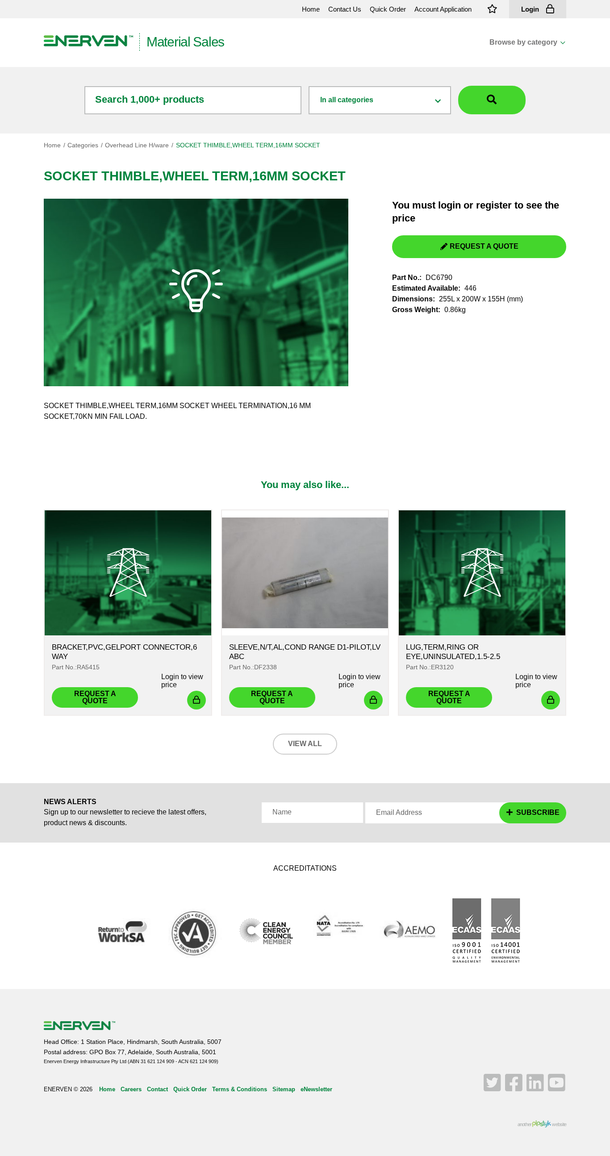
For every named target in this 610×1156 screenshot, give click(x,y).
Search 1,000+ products (149, 99)
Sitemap (283, 1089)
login (449, 205)
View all (305, 743)
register (494, 205)
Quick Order (190, 1089)
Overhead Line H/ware (137, 145)
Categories (82, 145)
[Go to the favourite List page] (492, 9)
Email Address (399, 812)
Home (52, 145)
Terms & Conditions (239, 1089)
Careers (131, 1089)
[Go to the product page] (128, 572)
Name (282, 812)
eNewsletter (316, 1089)
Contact (157, 1089)
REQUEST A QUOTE (484, 246)
